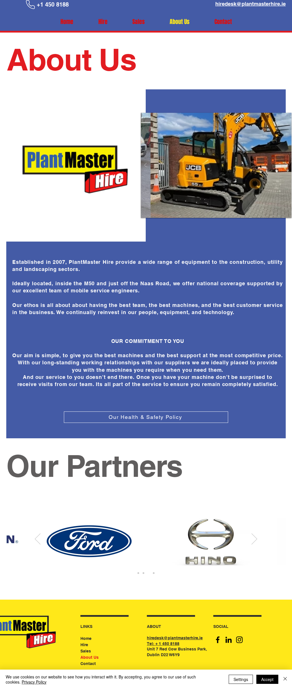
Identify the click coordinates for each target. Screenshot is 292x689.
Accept (267, 679)
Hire (84, 644)
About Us (89, 657)
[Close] (285, 679)
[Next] (254, 539)
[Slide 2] (143, 573)
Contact (88, 663)
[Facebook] (217, 639)
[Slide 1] (138, 573)
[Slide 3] (148, 573)
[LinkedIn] (228, 639)
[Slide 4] (154, 573)
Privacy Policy (34, 682)
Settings (241, 679)
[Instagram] (239, 639)
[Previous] (37, 539)
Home (86, 638)
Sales (85, 651)
